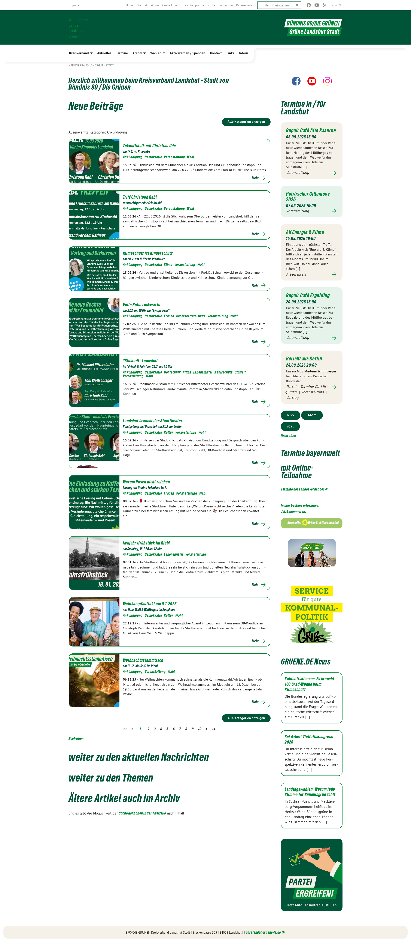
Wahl (190, 157)
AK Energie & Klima (305, 232)
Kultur (168, 432)
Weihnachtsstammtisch (143, 660)
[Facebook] (309, 5)
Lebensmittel (202, 372)
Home (129, 5)
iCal (290, 426)
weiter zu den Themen (110, 777)
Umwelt (240, 372)
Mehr (255, 178)
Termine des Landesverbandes (303, 489)
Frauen (169, 316)
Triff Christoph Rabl (140, 197)
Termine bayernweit (310, 453)
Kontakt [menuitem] (216, 53)
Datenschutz (244, 5)
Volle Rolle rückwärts (141, 304)
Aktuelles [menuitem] (104, 53)
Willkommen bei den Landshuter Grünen (78, 27)
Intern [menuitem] (243, 53)
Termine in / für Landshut (303, 107)
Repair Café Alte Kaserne (311, 130)
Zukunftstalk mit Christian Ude (149, 145)
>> (214, 729)
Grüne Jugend (171, 5)
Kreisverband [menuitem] (79, 53)
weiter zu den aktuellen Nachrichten (138, 757)
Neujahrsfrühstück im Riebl (146, 543)
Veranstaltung (174, 157)
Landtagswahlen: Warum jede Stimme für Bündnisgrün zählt (310, 792)
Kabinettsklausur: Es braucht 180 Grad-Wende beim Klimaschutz (309, 684)
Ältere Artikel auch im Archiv (124, 798)
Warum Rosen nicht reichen (146, 481)
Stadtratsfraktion (148, 5)
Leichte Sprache (194, 5)
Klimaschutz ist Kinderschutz (148, 253)
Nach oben (75, 738)
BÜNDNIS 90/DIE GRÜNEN (313, 23)
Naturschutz (223, 372)
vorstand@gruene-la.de (263, 932)
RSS (290, 414)
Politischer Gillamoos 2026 (308, 196)
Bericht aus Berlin (304, 359)
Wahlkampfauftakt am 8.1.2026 (150, 603)
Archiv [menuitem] (137, 53)
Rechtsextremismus (190, 316)
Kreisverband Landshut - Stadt (91, 65)
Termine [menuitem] (122, 53)
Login (72, 5)
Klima (168, 264)
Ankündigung (133, 157)
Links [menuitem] (334, 5)
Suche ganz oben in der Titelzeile (142, 813)
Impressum (226, 5)
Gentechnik (172, 372)
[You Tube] (316, 5)
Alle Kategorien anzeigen (246, 121)
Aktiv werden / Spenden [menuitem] (187, 53)
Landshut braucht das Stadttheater (153, 420)
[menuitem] (129, 5)
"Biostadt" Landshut (140, 360)
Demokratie (153, 157)
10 (199, 729)
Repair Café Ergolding (308, 295)
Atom (312, 414)
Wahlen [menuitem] (155, 53)
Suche (211, 5)
